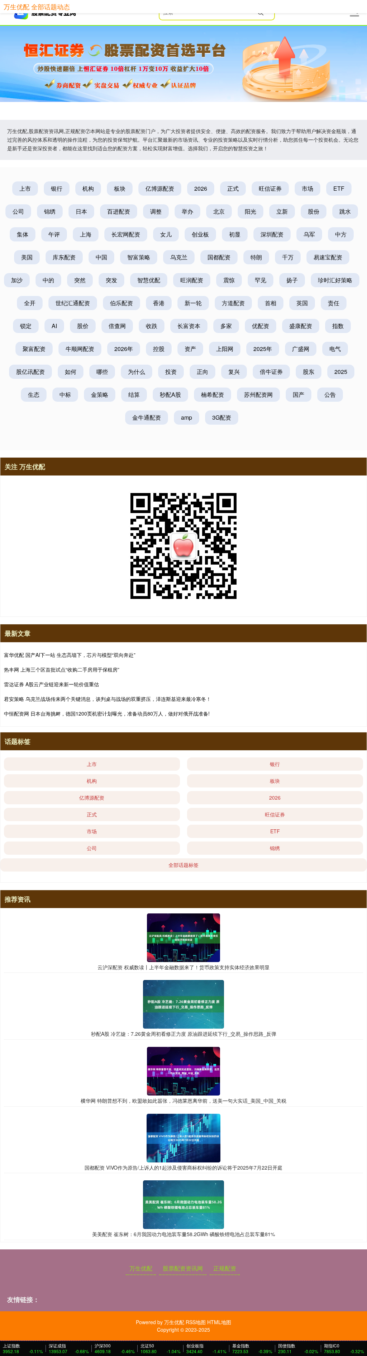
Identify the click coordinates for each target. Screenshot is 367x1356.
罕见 (260, 280)
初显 (234, 234)
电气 (335, 349)
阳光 (250, 211)
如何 (70, 371)
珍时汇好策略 (335, 280)
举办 (187, 211)
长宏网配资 (125, 234)
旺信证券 (270, 188)
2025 (340, 371)
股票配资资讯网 (183, 1268)
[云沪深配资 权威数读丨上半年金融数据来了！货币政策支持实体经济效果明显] (183, 936)
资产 (190, 349)
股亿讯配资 (30, 371)
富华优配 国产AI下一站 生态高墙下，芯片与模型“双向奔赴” (69, 654)
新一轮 (193, 303)
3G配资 (221, 417)
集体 (22, 234)
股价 (83, 326)
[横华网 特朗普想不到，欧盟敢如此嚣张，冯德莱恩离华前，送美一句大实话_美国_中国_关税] (183, 1070)
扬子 (292, 280)
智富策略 (138, 257)
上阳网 (224, 349)
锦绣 (50, 211)
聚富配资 (34, 349)
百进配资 (118, 211)
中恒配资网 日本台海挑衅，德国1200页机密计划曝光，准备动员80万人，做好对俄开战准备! (107, 713)
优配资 (260, 326)
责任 (333, 303)
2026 (200, 188)
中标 (65, 394)
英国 (302, 303)
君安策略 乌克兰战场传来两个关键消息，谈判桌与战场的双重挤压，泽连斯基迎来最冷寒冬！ (107, 698)
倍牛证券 (271, 371)
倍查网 (117, 326)
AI (54, 326)
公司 (18, 211)
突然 (80, 280)
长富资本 (188, 326)
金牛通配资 (146, 417)
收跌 (151, 326)
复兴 (234, 371)
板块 (119, 188)
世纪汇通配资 (73, 303)
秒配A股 (170, 394)
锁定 (26, 326)
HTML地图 (219, 1322)
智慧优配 (148, 280)
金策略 (99, 394)
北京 (219, 211)
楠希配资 (212, 394)
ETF (338, 188)
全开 (29, 303)
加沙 (17, 280)
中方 (341, 234)
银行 (56, 188)
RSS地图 (196, 1322)
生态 (33, 394)
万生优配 (140, 1268)
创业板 (200, 234)
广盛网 (300, 349)
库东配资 (64, 257)
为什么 (136, 371)
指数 (338, 326)
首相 (270, 303)
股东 (308, 371)
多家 (226, 326)
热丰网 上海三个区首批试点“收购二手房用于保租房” (61, 669)
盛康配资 (300, 326)
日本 (81, 211)
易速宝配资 (328, 257)
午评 (54, 234)
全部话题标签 (183, 864)
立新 (282, 211)
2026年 (123, 349)
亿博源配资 (160, 188)
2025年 (262, 349)
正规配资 (224, 1268)
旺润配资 (191, 280)
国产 (298, 394)
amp (186, 417)
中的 (48, 280)
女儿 (166, 234)
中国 (101, 257)
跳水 (345, 211)
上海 (85, 234)
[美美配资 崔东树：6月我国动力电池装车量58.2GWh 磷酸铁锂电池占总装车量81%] (183, 1204)
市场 (307, 188)
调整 (156, 211)
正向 (202, 371)
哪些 (102, 371)
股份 (313, 211)
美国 (27, 257)
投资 (171, 371)
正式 (233, 188)
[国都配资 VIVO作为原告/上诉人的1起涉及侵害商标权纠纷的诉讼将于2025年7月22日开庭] (183, 1137)
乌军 (309, 234)
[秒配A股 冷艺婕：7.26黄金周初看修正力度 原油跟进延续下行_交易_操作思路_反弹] (183, 1003)
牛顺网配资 (80, 349)
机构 (88, 188)
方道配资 (233, 303)
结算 (134, 394)
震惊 (229, 280)
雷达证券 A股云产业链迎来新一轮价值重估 (51, 684)
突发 (111, 280)
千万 (288, 257)
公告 (330, 394)
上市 (25, 188)
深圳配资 (272, 234)
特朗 (256, 257)
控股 (159, 349)
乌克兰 (178, 257)
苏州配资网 (258, 394)
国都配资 (219, 257)
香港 (159, 303)
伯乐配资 (121, 303)
